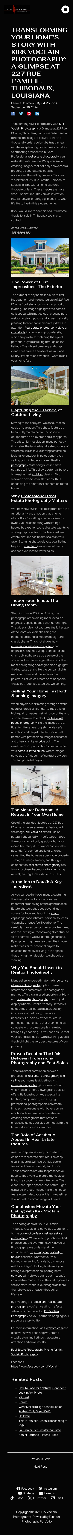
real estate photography (44, 156)
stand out (30, 546)
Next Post (40, 1466)
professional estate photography (32, 646)
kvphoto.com (54, 1328)
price (42, 741)
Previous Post (40, 1458)
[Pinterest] (29, 113)
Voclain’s (36, 832)
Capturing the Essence (34, 410)
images (47, 189)
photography (19, 465)
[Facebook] (13, 113)
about (55, 913)
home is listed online (31, 751)
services (16, 1276)
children (37, 474)
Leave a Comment (23, 103)
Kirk (28, 832)
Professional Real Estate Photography (33, 498)
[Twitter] (21, 113)
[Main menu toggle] (65, 9)
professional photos (24, 1085)
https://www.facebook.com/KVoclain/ (35, 1366)
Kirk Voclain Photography (35, 1213)
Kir (61, 124)
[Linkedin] (37, 113)
